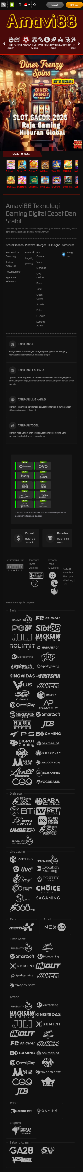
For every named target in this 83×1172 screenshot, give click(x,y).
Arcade (60, 45)
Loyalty (29, 258)
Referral (29, 264)
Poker (67, 45)
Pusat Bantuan (13, 271)
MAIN (11, 164)
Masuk (55, 4)
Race (40, 45)
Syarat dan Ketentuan (11, 279)
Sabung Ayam (40, 323)
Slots (17, 45)
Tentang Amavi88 (11, 264)
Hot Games (11, 47)
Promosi (29, 252)
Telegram (70, 254)
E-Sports (74, 47)
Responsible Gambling (12, 254)
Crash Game (53, 47)
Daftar (74, 4)
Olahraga (25, 45)
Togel (47, 45)
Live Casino (34, 47)
